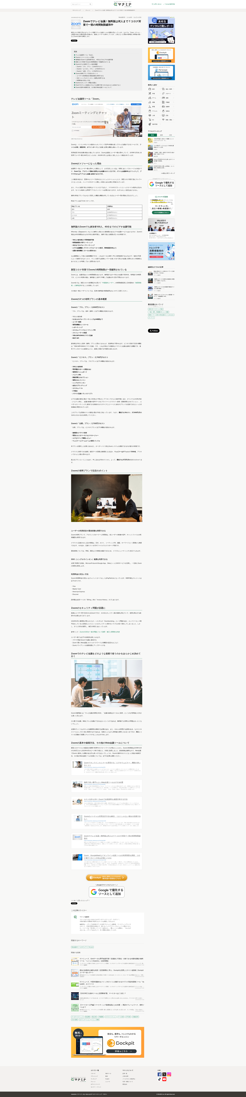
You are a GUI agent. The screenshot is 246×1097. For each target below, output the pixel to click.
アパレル (154, 111)
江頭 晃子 (82, 976)
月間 (170, 135)
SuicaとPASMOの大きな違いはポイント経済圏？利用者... (164, 160)
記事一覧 (125, 1073)
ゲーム (154, 98)
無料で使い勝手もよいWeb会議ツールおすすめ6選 (103, 782)
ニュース (107, 1081)
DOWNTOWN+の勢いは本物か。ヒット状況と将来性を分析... (164, 166)
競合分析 (94, 1016)
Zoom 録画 (74, 1019)
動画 (106, 1076)
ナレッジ (88, 10)
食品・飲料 (169, 89)
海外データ (108, 1073)
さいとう (82, 999)
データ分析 (121, 1016)
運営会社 (125, 1084)
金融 (167, 98)
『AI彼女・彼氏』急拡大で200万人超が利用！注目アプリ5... (164, 153)
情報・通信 (169, 120)
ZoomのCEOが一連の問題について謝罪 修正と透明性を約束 (100, 632)
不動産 (168, 102)
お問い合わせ (157, 4)
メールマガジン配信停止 (129, 1079)
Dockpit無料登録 (170, 4)
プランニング (94, 1076)
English (107, 1079)
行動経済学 (135, 1016)
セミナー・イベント (96, 1087)
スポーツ (168, 93)
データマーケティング (77, 1016)
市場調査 (101, 1016)
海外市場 (154, 124)
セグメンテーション (84, 1019)
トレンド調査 (95, 1019)
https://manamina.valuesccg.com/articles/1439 (95, 860)
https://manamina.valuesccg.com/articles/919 (94, 767)
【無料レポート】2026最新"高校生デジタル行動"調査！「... (164, 287)
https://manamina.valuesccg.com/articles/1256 (95, 820)
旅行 (153, 89)
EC (153, 120)
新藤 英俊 (156, 156)
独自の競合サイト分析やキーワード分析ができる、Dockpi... (164, 272)
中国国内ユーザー (108, 283)
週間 (161, 135)
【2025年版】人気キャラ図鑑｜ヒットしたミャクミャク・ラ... (164, 139)
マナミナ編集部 (84, 917)
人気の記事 (125, 1076)
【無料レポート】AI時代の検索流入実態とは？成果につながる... (164, 279)
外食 (153, 93)
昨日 (152, 135)
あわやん (156, 170)
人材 (153, 115)
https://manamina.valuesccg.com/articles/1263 (95, 801)
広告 (167, 115)
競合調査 (87, 1016)
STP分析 (128, 1016)
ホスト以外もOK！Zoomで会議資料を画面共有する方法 (106, 799)
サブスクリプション (111, 1016)
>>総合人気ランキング (168, 173)
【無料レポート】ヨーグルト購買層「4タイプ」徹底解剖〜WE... (164, 295)
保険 (153, 102)
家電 (153, 106)
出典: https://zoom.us (76, 139)
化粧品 (168, 111)
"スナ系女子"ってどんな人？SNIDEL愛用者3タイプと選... (164, 146)
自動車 (168, 106)
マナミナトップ (77, 10)
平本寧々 (156, 142)
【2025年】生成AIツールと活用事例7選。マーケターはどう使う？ (103, 993)
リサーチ (93, 1073)
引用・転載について (128, 1081)
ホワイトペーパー (95, 1084)
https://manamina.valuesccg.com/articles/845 (94, 784)
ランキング (94, 1079)
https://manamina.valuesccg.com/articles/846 (94, 840)
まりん (155, 163)
